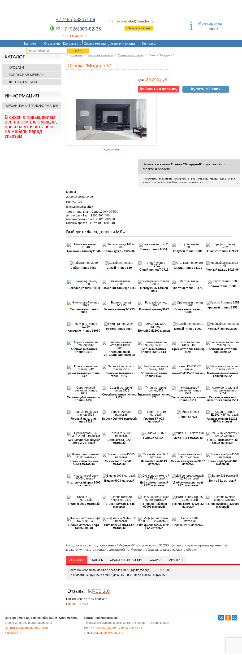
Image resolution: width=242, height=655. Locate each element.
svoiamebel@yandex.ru (135, 21)
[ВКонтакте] (221, 617)
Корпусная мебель (26, 75)
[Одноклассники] (228, 617)
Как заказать (72, 43)
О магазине (52, 43)
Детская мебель (23, 82)
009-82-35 (129, 627)
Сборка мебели (95, 43)
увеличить (113, 149)
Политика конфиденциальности (26, 627)
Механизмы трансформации (32, 106)
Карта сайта (13, 632)
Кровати (16, 67)
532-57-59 (103, 627)
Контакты (149, 43)
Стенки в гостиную (130, 55)
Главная (76, 55)
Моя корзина (210, 24)
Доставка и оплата (121, 44)
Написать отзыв (77, 604)
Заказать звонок (139, 28)
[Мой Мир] (234, 617)
